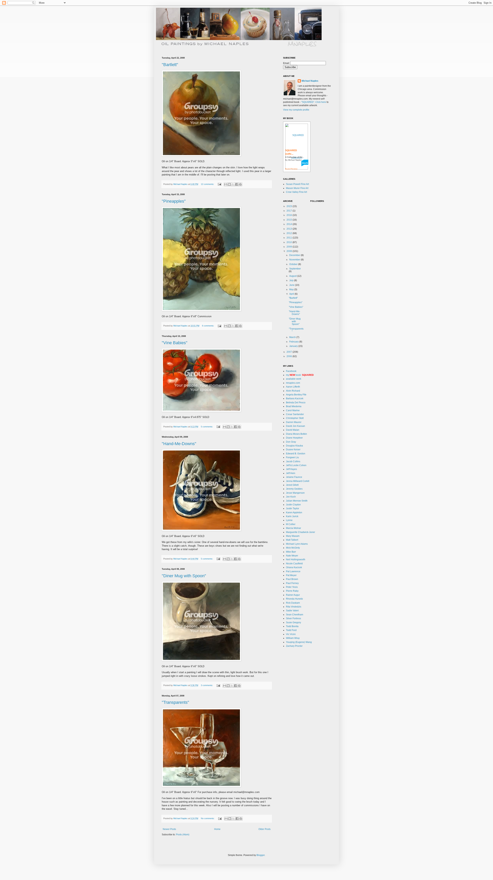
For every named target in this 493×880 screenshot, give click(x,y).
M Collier (290, 524)
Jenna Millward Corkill (297, 481)
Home (217, 829)
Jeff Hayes (291, 469)
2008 (290, 251)
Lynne (289, 520)
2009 (290, 246)
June (292, 285)
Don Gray (291, 441)
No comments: (208, 818)
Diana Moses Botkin (296, 434)
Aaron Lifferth (293, 386)
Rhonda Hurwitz (294, 598)
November (295, 259)
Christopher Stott (295, 418)
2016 (290, 215)
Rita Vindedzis (293, 606)
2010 (290, 242)
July (291, 280)
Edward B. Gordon (295, 453)
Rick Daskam (293, 602)
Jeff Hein (290, 473)
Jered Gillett (292, 485)
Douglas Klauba (294, 445)
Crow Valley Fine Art (296, 192)
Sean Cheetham (294, 614)
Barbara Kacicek (294, 398)
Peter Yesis (292, 587)
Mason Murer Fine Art (297, 188)
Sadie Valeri (292, 610)
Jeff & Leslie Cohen (296, 465)
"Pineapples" (174, 201)
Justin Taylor (292, 508)
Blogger (261, 855)
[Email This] (226, 184)
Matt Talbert (292, 540)
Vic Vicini (291, 634)
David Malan (292, 430)
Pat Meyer (291, 575)
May (291, 289)
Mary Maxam (292, 536)
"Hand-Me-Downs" (179, 443)
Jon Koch (291, 496)
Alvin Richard (293, 390)
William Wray (293, 638)
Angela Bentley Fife (296, 394)
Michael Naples (310, 81)
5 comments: (207, 426)
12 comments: (208, 184)
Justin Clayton (293, 504)
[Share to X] (233, 184)
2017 (290, 210)
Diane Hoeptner (294, 437)
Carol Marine (293, 410)
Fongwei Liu (292, 457)
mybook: (300, 375)
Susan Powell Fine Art (297, 184)
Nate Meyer (292, 555)
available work (293, 379)
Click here (320, 102)
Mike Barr (291, 551)
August (293, 276)
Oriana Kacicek (294, 567)
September (295, 268)
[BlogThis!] (229, 184)
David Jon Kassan (295, 426)
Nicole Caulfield (294, 563)
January (293, 346)
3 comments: (207, 685)
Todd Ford (291, 630)
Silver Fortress (293, 618)
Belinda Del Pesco (295, 402)
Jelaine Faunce (294, 477)
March (292, 337)
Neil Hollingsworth (295, 559)
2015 (290, 219)
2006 (290, 356)
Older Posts (264, 829)
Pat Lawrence (293, 571)
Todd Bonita (292, 626)
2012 (290, 233)
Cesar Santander (295, 414)
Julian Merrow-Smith (297, 500)
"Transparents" (175, 702)
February (294, 341)
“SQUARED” (307, 102)
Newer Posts (169, 829)
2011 (290, 237)
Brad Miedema (293, 406)
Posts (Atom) (182, 834)
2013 (290, 228)
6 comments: (208, 326)
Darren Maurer (293, 422)
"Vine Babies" (174, 342)
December (295, 255)
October (293, 264)
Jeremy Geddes (294, 488)
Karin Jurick (292, 516)
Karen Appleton (294, 512)
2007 (290, 352)
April (292, 294)
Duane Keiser (293, 449)
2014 (290, 224)
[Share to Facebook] (237, 184)
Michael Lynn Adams (297, 544)
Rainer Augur (293, 595)
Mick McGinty (293, 547)
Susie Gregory (293, 622)
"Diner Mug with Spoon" (184, 575)
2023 (290, 206)
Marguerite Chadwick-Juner (300, 532)
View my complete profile (296, 109)
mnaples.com (293, 383)
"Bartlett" (170, 64)
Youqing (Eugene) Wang (299, 642)
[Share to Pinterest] (240, 184)
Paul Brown (292, 579)
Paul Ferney (292, 583)
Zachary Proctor (294, 646)
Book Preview (291, 169)
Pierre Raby (292, 591)
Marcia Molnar (293, 528)
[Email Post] (219, 184)
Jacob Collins (293, 461)
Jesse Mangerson (295, 493)
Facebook (291, 371)
